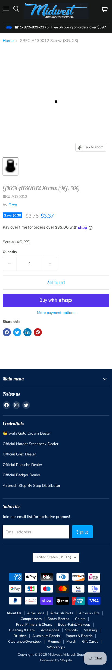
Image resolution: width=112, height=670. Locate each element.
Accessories (50, 630)
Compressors (31, 618)
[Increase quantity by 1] (50, 264)
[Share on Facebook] (7, 332)
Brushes (20, 635)
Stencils (71, 630)
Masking (90, 630)
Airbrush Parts (61, 613)
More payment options (56, 313)
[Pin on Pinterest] (38, 332)
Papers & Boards (79, 635)
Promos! (54, 641)
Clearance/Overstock (25, 641)
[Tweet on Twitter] (17, 332)
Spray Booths (58, 618)
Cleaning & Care (22, 630)
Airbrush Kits (89, 613)
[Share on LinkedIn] (27, 332)
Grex (12, 205)
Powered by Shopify (56, 660)
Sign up (82, 531)
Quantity (10, 252)
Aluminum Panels (46, 635)
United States (53, 557)
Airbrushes (35, 613)
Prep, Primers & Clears (34, 624)
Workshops (56, 647)
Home (8, 40)
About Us (14, 613)
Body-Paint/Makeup (74, 624)
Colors (80, 618)
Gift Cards (90, 641)
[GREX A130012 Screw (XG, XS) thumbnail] (10, 166)
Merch (71, 641)
